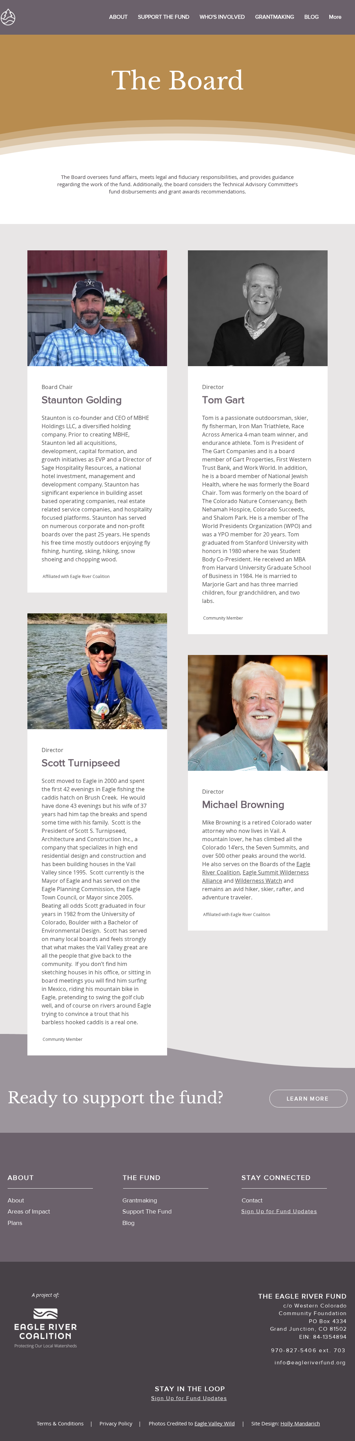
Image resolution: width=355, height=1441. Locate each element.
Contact (252, 1200)
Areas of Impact (29, 1211)
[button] (222, 17)
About (16, 1200)
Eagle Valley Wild (214, 1423)
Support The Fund (147, 1211)
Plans (15, 1222)
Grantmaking (139, 1200)
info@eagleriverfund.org (310, 1362)
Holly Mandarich (300, 1423)
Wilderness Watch (258, 881)
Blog (128, 1222)
